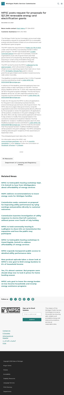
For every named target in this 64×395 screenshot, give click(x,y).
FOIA (4, 343)
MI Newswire (7, 158)
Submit (32, 319)
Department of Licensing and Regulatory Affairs (20, 163)
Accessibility (6, 374)
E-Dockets (6, 333)
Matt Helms (21, 28)
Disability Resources (9, 378)
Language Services (8, 383)
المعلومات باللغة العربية (9, 341)
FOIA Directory (7, 387)
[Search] (58, 4)
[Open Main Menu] (62, 4)
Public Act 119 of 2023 (33, 48)
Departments (7, 391)
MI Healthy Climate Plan (14, 71)
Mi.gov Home (7, 365)
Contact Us (6, 331)
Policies (5, 370)
